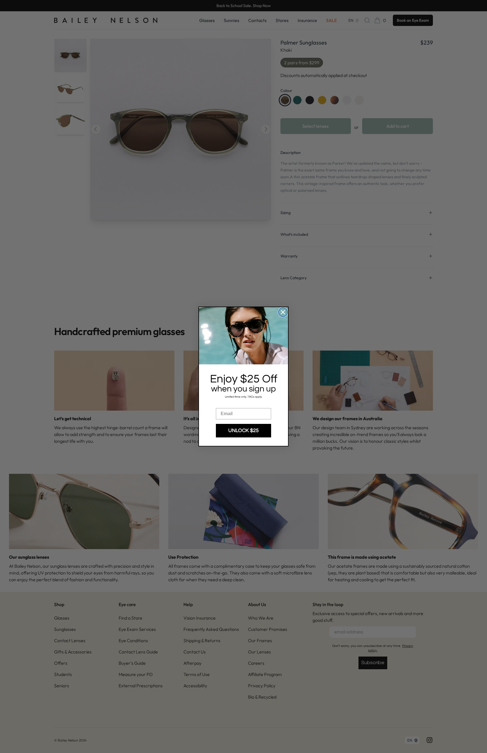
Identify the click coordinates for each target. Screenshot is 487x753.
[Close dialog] (282, 312)
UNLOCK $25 (243, 430)
